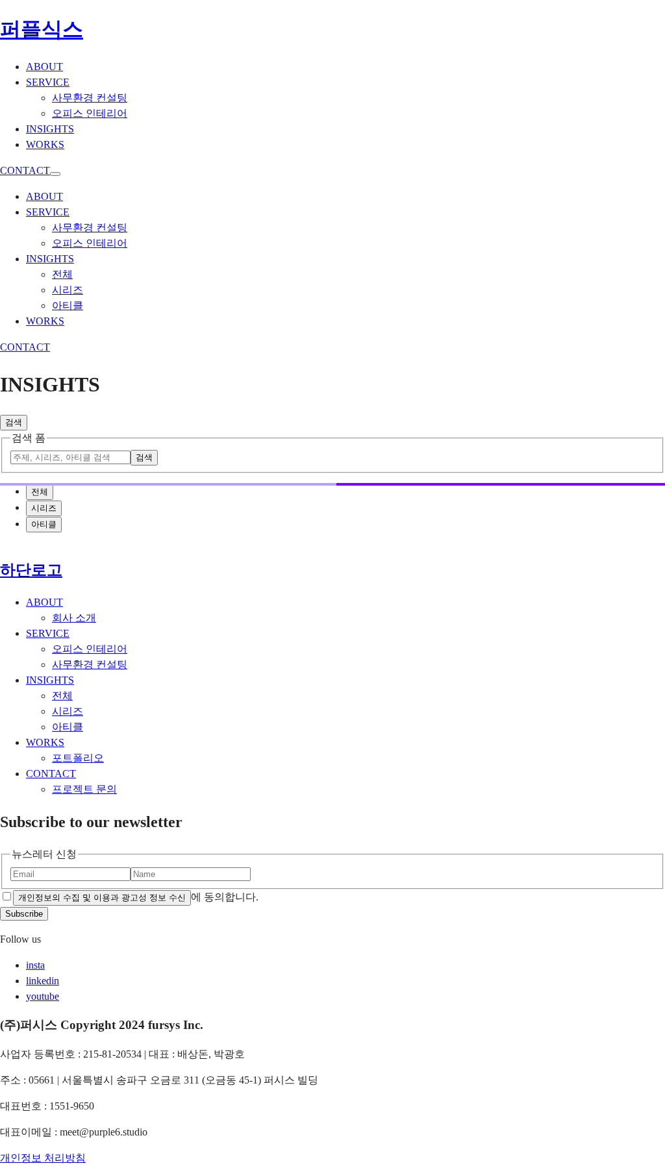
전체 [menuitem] (62, 274)
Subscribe (24, 914)
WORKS (45, 742)
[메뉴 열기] (55, 174)
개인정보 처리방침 (43, 1157)
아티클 (67, 726)
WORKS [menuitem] (45, 144)
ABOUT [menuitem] (44, 66)
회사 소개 (74, 617)
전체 (62, 695)
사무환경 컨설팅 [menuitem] (89, 97)
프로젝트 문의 (84, 789)
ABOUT (44, 602)
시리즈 (67, 711)
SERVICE (47, 633)
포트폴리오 (78, 757)
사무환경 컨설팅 (89, 664)
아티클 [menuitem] (67, 305)
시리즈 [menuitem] (67, 289)
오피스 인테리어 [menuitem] (89, 113)
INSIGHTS (50, 680)
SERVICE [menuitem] (47, 82)
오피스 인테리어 (89, 648)
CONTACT (25, 170)
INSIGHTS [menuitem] (50, 128)
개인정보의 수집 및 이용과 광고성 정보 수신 (102, 897)
